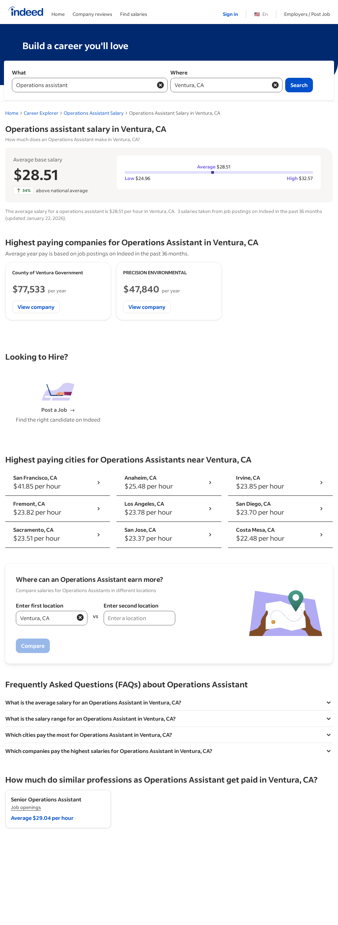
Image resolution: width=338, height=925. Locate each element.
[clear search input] (160, 85)
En (261, 14)
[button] (80, 617)
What (19, 72)
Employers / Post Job (307, 14)
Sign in (230, 14)
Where (178, 72)
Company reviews (92, 14)
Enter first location (39, 605)
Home (58, 14)
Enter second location (131, 605)
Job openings (26, 807)
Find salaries (133, 14)
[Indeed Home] (26, 12)
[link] (94, 113)
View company (35, 306)
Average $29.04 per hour (42, 817)
